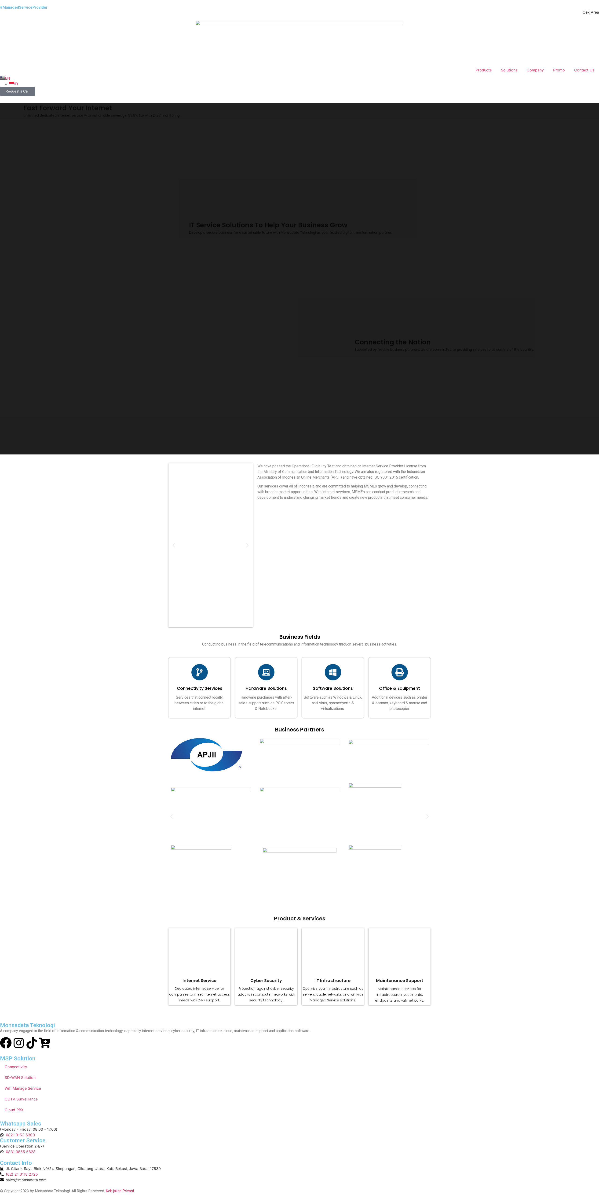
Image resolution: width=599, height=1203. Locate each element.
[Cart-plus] (44, 1043)
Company (535, 70)
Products (484, 70)
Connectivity (16, 1066)
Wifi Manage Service (23, 1088)
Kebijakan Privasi (120, 1191)
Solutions (509, 70)
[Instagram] (19, 1043)
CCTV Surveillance (21, 1099)
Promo (559, 70)
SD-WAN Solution (20, 1077)
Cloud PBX (14, 1109)
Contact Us (584, 70)
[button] (174, 545)
